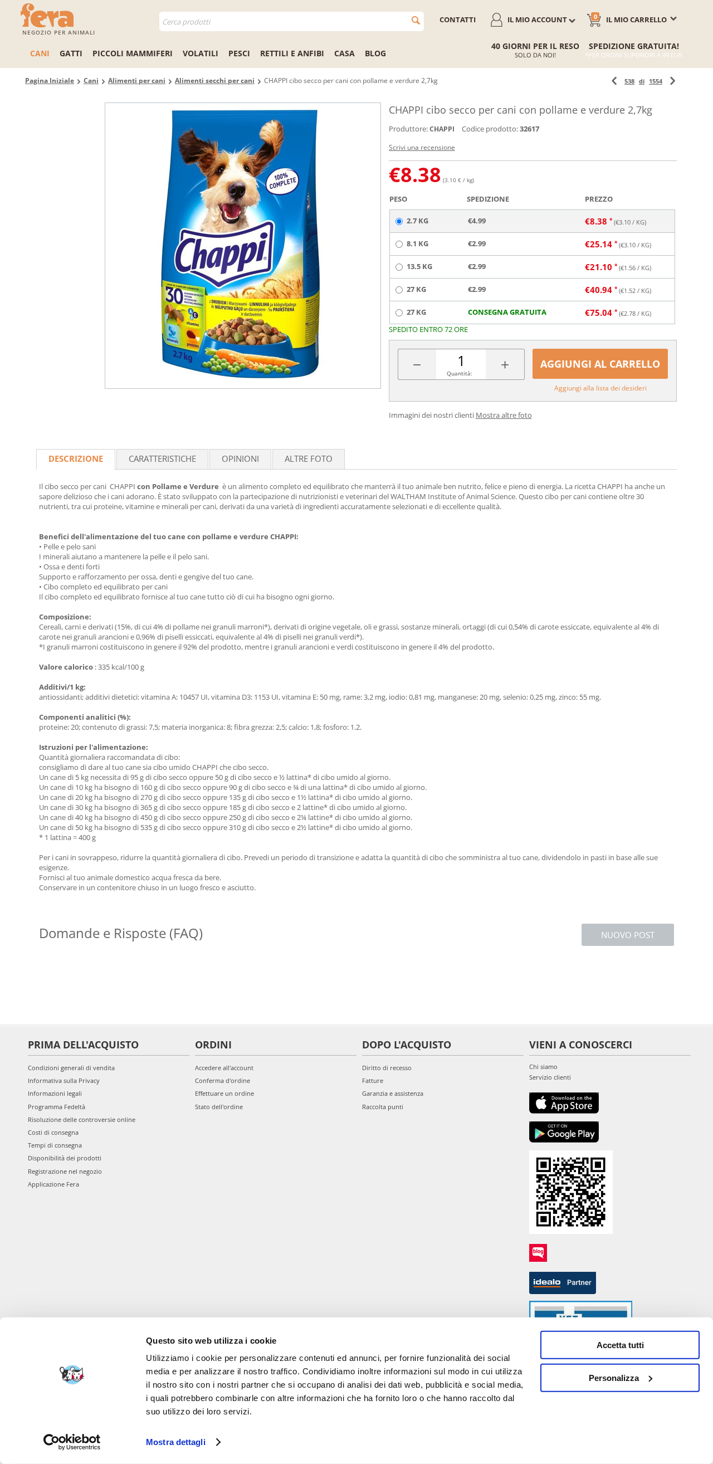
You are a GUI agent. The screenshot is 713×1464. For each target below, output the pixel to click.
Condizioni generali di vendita (71, 1067)
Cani (40, 53)
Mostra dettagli (176, 1442)
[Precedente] (614, 81)
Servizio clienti (550, 1077)
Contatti (457, 19)
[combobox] (291, 21)
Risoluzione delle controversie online (81, 1119)
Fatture (372, 1080)
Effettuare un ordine (224, 1093)
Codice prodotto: (490, 129)
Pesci (239, 53)
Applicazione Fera (53, 1184)
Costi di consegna (53, 1132)
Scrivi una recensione (422, 147)
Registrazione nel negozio (65, 1171)
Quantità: (459, 373)
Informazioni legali (55, 1093)
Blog (375, 53)
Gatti (71, 53)
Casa (344, 53)
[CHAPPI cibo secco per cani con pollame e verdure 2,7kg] (242, 245)
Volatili (200, 53)
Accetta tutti (620, 1345)
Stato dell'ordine (219, 1106)
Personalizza (614, 1377)
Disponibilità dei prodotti (64, 1158)
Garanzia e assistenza (392, 1093)
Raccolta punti (382, 1106)
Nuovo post (628, 934)
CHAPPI (442, 129)
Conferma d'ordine (222, 1080)
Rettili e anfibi (292, 53)
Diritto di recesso (387, 1067)
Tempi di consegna (55, 1145)
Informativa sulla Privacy (64, 1080)
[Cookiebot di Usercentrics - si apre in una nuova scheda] (72, 1442)
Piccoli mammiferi (132, 53)
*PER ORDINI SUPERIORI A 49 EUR (633, 55)
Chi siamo (543, 1066)
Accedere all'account (224, 1067)
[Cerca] (416, 20)
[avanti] (673, 81)
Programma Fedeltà (56, 1106)
